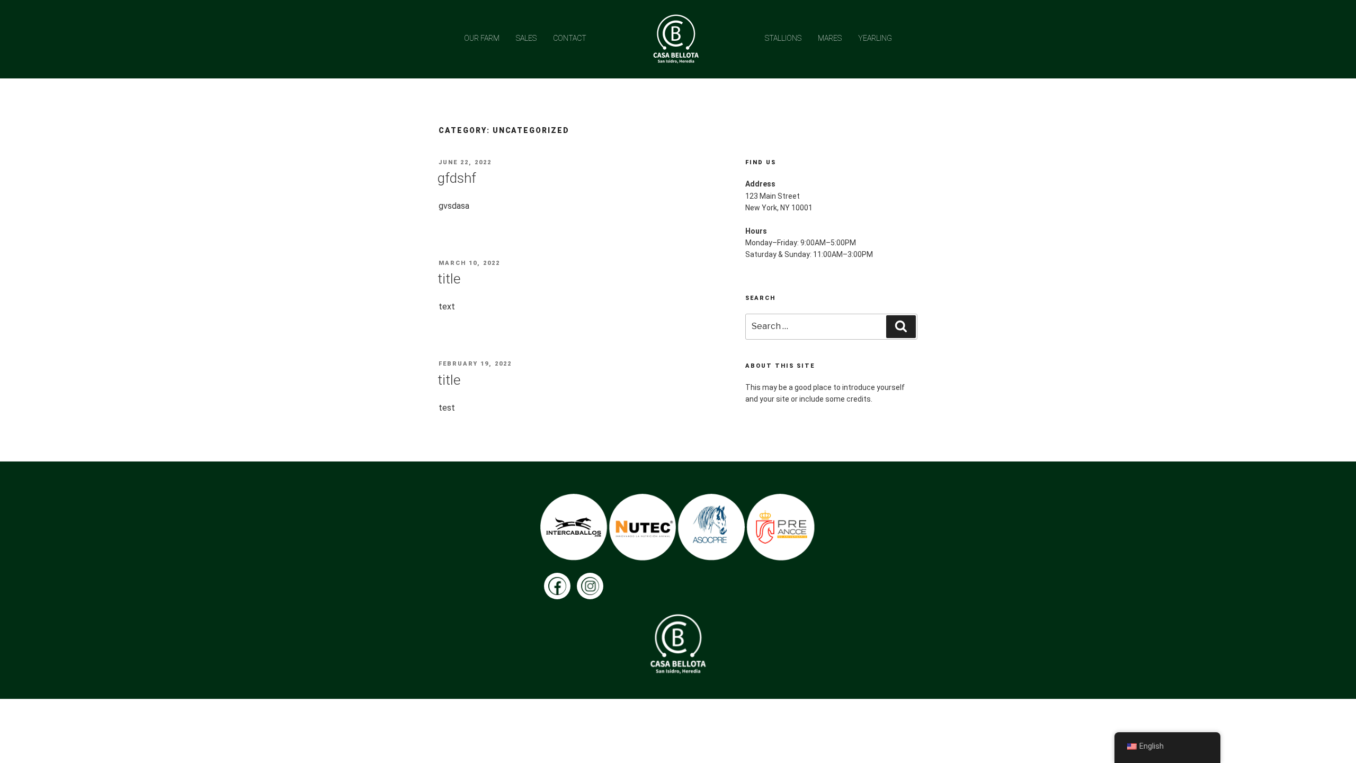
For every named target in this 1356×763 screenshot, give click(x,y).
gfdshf (457, 178)
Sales (526, 38)
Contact (569, 38)
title (449, 279)
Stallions (783, 38)
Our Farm (481, 38)
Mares (830, 38)
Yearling (875, 38)
